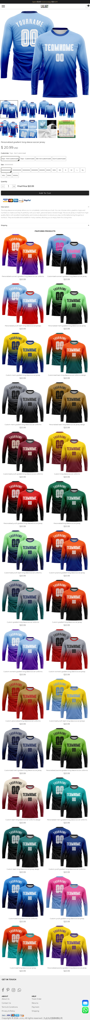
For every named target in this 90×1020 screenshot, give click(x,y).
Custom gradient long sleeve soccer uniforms (23, 622)
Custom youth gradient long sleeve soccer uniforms (67, 869)
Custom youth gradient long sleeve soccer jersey (67, 918)
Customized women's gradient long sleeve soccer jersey (67, 276)
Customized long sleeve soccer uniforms (23, 918)
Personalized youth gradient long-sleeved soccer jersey (23, 523)
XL (83, 170)
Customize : (13, 153)
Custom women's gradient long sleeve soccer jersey (67, 671)
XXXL (9, 175)
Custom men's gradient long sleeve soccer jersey (23, 375)
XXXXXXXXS (6, 170)
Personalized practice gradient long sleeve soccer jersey (67, 968)
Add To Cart (45, 193)
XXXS (48, 170)
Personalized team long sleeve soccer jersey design (67, 424)
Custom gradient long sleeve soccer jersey (67, 622)
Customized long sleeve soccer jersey (23, 968)
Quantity (4, 181)
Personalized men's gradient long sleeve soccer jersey (67, 326)
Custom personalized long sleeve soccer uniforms (23, 721)
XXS (54, 170)
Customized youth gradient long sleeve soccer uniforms (23, 474)
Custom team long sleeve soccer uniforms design (23, 820)
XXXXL (15, 175)
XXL (3, 175)
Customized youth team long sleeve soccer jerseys (67, 721)
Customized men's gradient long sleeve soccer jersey (23, 770)
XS (60, 170)
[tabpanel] (45, 54)
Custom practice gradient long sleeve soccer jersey (67, 573)
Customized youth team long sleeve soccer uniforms (23, 573)
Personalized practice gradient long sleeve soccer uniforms (67, 770)
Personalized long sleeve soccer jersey (67, 523)
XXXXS (42, 170)
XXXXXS (35, 170)
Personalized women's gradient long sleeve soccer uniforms (23, 276)
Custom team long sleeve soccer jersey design (23, 869)
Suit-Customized (59, 159)
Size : (7, 164)
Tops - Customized (27, 159)
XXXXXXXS (17, 170)
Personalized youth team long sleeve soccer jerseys (23, 326)
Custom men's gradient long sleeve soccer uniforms (23, 424)
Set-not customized (43, 159)
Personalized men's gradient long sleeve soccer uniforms (67, 820)
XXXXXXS (26, 170)
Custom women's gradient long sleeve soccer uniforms (23, 671)
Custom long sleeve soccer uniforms (67, 474)
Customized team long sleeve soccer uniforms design (67, 375)
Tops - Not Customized (10, 159)
